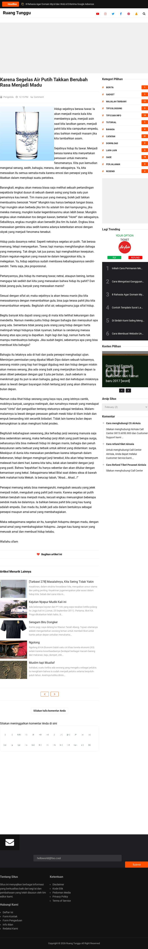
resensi (110, 171)
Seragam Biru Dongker (43, 622)
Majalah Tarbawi (116, 101)
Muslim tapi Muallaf (42, 662)
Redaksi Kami (10, 928)
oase (109, 157)
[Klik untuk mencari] (144, 13)
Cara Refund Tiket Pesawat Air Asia (44, 4)
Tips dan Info (113, 115)
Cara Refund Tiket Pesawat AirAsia (126, 464)
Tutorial (111, 122)
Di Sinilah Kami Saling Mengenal (129, 320)
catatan (110, 136)
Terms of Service (62, 900)
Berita (110, 87)
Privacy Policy (60, 896)
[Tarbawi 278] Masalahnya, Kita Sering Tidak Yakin (61, 581)
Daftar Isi (8, 912)
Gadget (110, 94)
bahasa (110, 129)
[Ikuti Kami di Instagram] (105, 13)
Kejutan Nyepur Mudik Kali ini (47, 602)
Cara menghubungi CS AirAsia (123, 423)
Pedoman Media (62, 892)
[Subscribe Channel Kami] (97, 13)
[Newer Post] (45, 694)
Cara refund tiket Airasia (120, 444)
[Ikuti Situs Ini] (136, 13)
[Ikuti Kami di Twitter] (113, 13)
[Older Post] (55, 694)
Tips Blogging (114, 108)
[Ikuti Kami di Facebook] (121, 13)
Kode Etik (58, 888)
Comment (39, 97)
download (112, 143)
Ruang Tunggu (73, 943)
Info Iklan (8, 924)
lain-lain (111, 150)
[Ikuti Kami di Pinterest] (128, 13)
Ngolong (34, 642)
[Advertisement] (74, 48)
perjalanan (113, 164)
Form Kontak (10, 916)
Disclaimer (58, 884)
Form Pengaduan (12, 920)
